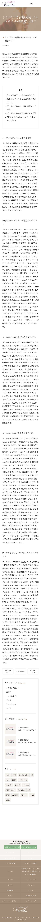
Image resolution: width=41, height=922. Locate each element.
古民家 (7, 800)
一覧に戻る (20, 671)
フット (8, 708)
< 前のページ (8, 671)
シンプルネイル (11, 696)
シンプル (17, 785)
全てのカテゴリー (12, 688)
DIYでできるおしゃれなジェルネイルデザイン (21, 119)
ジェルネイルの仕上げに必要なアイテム (21, 108)
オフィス (26, 785)
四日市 (14, 780)
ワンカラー (8, 785)
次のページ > (33, 671)
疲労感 (7, 795)
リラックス (23, 795)
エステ (8, 692)
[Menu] (36, 3)
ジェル (8, 700)
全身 (28, 790)
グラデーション (10, 790)
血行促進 (15, 795)
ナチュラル (21, 790)
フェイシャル (11, 704)
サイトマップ (31, 901)
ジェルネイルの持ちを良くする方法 (21, 113)
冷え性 (32, 795)
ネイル (7, 775)
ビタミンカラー (24, 775)
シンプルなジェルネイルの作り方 (20, 95)
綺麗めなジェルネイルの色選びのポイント (21, 100)
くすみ (14, 775)
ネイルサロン (23, 780)
